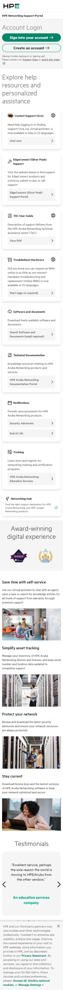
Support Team (30, 59)
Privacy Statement (34, 955)
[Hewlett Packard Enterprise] (11, 6)
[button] (58, 926)
